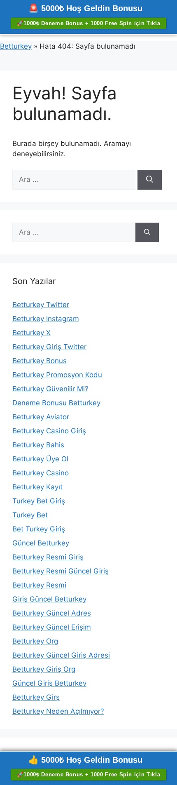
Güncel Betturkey (40, 543)
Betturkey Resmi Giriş (48, 557)
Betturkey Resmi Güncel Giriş (60, 571)
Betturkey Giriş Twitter (49, 347)
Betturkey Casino (40, 473)
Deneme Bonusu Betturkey (56, 403)
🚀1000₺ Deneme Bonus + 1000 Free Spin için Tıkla (89, 23)
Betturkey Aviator (40, 417)
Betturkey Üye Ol (40, 459)
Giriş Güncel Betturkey (49, 599)
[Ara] (149, 180)
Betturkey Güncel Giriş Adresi (61, 655)
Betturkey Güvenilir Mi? (50, 389)
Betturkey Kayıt (37, 487)
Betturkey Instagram (45, 319)
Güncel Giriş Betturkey (49, 683)
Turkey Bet (30, 515)
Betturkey (16, 46)
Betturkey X (31, 333)
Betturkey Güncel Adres (51, 613)
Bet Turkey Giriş (38, 529)
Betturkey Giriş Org (43, 669)
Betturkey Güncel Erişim (51, 627)
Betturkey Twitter (40, 305)
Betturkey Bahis (38, 445)
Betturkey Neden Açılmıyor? (58, 711)
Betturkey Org (35, 641)
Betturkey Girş (36, 697)
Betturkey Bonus (39, 361)
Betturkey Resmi (39, 585)
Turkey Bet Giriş (38, 501)
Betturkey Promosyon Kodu (57, 375)
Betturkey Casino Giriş (49, 431)
